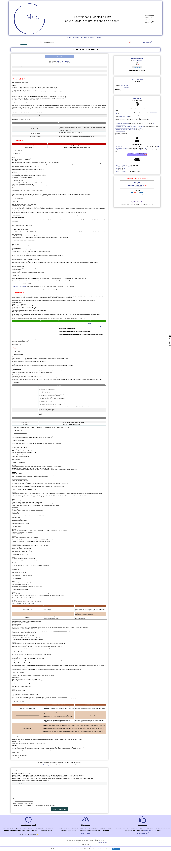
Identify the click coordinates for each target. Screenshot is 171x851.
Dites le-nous (137, 182)
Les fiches (75, 37)
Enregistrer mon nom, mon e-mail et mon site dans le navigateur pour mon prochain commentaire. (34, 805)
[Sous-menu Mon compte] (103, 37)
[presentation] (13, 784)
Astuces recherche (147, 42)
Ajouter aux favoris (137, 67)
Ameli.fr (117, 168)
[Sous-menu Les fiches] (79, 37)
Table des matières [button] (18, 74)
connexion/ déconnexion (137, 60)
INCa (117, 169)
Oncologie (123, 85)
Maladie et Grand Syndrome (63, 61)
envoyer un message (102, 842)
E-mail (13, 800)
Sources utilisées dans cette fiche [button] (21, 70)
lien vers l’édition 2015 (124, 116)
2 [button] (90, 323)
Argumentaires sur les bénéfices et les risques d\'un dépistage (128, 127)
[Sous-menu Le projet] (72, 37)
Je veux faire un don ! (142, 833)
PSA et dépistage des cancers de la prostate (125, 146)
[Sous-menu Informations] (95, 37)
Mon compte (100, 37)
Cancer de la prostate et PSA (122, 171)
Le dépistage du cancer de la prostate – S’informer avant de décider (131, 149)
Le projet (69, 37)
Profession (14, 803)
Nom (13, 798)
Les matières (83, 37)
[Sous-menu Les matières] (87, 37)
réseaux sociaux (147, 830)
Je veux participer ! (85, 833)
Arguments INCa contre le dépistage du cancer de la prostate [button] (27, 115)
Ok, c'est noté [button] (116, 848)
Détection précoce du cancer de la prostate (125, 129)
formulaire (46, 764)
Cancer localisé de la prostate (122, 123)
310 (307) (127, 87)
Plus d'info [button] (108, 848)
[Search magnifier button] (42, 42)
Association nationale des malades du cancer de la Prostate (129, 166)
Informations (91, 37)
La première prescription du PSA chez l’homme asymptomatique (130, 126)
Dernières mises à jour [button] (18, 66)
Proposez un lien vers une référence (135, 185)
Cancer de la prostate (120, 124)
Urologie (127, 85)
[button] (23, 43)
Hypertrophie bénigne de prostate (19, 286)
